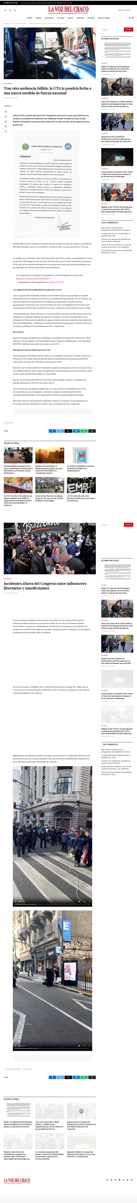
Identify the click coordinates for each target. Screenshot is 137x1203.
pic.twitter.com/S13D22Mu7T (36, 278)
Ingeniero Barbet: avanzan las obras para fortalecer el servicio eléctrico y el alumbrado (81, 1154)
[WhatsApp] (6, 131)
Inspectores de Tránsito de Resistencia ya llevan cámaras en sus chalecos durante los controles (116, 139)
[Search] (129, 18)
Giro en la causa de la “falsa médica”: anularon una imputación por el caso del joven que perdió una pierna (48, 3)
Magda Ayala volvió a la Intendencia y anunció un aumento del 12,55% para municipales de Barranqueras (116, 209)
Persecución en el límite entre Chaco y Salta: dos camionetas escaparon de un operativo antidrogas (117, 174)
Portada (6, 23)
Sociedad (60, 18)
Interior (70, 18)
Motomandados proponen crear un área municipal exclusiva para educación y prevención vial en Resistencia (18, 469)
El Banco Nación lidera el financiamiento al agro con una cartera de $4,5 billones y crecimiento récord (48, 469)
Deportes (91, 18)
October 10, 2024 (56, 282)
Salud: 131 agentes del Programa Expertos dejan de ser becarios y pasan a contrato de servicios (115, 68)
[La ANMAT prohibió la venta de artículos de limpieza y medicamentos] (81, 455)
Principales (27, 1069)
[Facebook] (6, 112)
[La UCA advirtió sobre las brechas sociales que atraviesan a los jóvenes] (81, 485)
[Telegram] (6, 126)
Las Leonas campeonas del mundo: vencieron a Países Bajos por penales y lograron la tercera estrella (49, 1155)
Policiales (80, 18)
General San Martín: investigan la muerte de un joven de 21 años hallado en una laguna (49, 498)
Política (38, 18)
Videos (29, 18)
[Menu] (133, 18)
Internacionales (104, 18)
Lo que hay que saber (12, 1069)
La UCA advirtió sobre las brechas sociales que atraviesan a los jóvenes (81, 498)
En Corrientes (110, 223)
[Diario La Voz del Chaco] (68, 10)
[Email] (6, 121)
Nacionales (49, 18)
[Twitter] (6, 117)
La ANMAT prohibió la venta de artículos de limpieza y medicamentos (80, 468)
